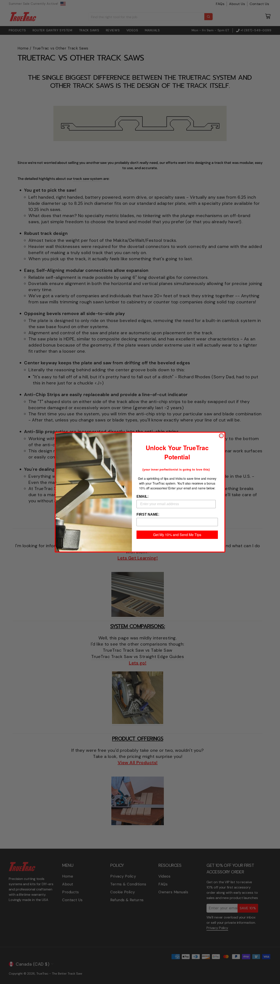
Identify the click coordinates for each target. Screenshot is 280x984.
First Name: (147, 514)
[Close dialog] (221, 436)
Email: (142, 496)
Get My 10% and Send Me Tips (177, 534)
